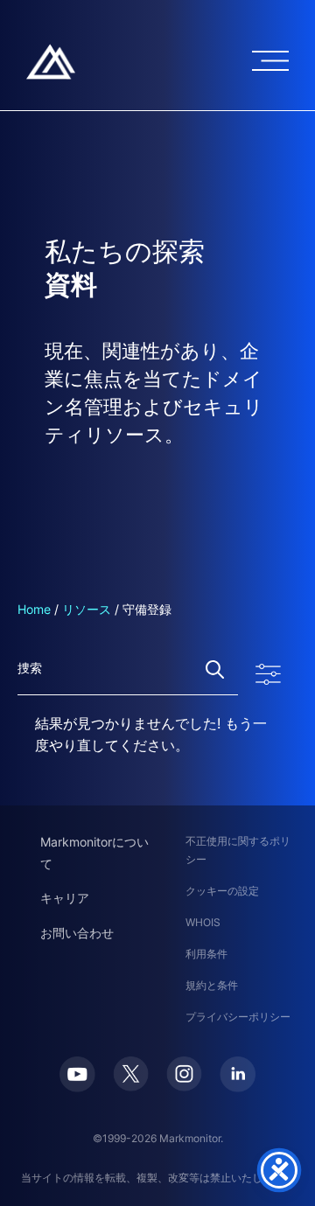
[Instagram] (184, 1073)
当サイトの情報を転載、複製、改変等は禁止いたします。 (157, 1177)
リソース (86, 609)
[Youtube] (77, 1074)
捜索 (215, 669)
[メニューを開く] (270, 61)
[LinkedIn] (238, 1074)
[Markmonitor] (50, 62)
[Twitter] (131, 1073)
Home (34, 609)
